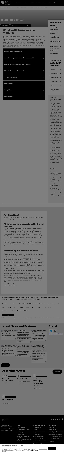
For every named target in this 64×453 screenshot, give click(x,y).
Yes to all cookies (52, 448)
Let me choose (43, 448)
